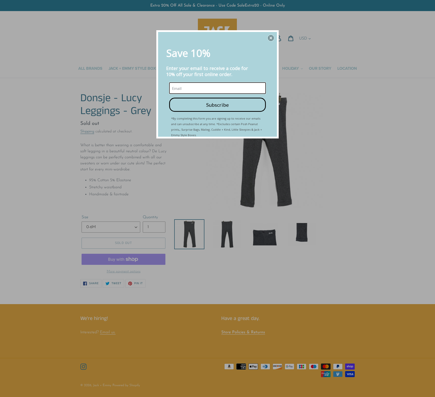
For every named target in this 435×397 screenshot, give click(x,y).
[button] (271, 38)
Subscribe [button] (217, 105)
